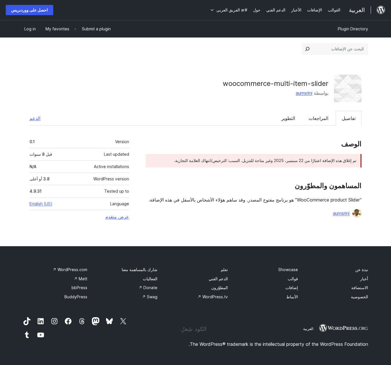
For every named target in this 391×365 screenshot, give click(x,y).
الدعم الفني (218, 278)
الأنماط (292, 296)
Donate (148, 287)
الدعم (34, 118)
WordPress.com (70, 269)
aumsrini (304, 93)
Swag (149, 296)
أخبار (364, 278)
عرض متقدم (117, 217)
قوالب (293, 278)
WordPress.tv (213, 296)
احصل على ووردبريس (29, 9)
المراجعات (318, 118)
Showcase (288, 269)
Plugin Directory (353, 28)
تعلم (224, 269)
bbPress (79, 287)
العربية (308, 328)
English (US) (40, 203)
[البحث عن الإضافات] (307, 49)
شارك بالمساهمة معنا (139, 269)
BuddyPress (75, 296)
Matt (80, 278)
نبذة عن (361, 269)
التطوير (288, 118)
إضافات (291, 287)
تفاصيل (349, 118)
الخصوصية (359, 296)
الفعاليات (150, 278)
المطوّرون (219, 287)
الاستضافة (359, 287)
